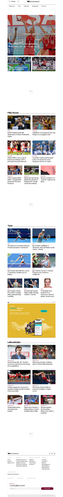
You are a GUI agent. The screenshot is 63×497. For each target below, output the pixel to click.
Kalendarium (20, 478)
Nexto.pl (44, 462)
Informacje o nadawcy (21, 464)
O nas (9, 459)
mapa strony (11, 478)
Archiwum (31, 464)
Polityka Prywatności (21, 459)
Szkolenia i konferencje (13, 474)
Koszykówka (35, 6)
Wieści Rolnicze (45, 467)
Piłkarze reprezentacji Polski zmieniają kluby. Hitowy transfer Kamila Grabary (18, 68)
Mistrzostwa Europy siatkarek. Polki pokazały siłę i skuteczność (24, 45)
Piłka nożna (12, 6)
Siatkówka (26, 6)
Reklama (31, 459)
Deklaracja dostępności (21, 466)
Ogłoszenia (32, 461)
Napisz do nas (11, 462)
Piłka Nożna (13, 113)
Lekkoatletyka (14, 342)
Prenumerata (32, 462)
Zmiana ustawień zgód (21, 461)
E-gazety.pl (44, 461)
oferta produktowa (31, 478)
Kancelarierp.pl (45, 466)
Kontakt (9, 461)
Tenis (19, 6)
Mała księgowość (46, 464)
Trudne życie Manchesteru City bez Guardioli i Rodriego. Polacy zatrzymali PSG (43, 68)
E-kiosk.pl (44, 459)
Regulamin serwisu (20, 462)
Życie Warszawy (46, 469)
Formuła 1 (43, 6)
